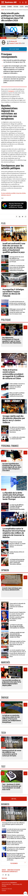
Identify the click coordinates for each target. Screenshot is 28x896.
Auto (3, 366)
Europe (3, 525)
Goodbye (4, 886)
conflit (3, 433)
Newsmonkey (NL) (6, 884)
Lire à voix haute (14, 49)
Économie (9, 6)
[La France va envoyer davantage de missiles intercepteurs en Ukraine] (5, 623)
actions (3, 262)
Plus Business (18, 863)
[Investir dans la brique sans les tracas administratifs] (12, 575)
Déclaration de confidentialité (9, 871)
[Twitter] (6, 874)
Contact (4, 870)
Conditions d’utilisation (13, 870)
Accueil (2, 9)
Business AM (14, 41)
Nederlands (4, 878)
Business (3, 38)
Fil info (21, 6)
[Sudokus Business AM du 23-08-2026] (5, 549)
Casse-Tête (4, 555)
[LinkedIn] (8, 874)
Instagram (11, 91)
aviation (3, 286)
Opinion (3, 585)
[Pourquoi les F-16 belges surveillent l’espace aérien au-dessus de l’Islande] (14, 273)
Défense (3, 314)
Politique (16, 6)
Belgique (3, 6)
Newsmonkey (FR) (17, 884)
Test (3, 781)
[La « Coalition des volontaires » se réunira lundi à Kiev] (5, 435)
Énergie (3, 271)
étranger (4, 240)
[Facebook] (3, 874)
